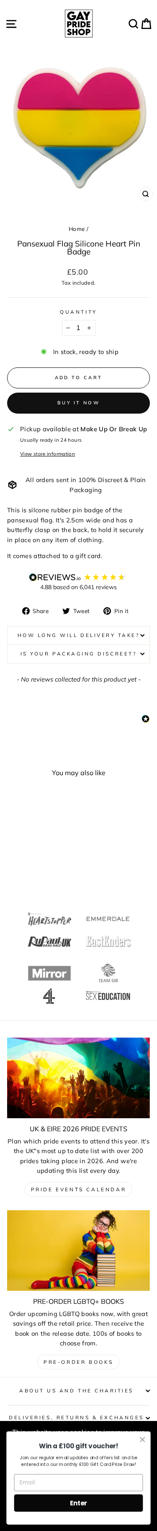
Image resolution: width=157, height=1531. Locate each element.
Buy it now (78, 403)
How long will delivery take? (79, 635)
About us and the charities (76, 1390)
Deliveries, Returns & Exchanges (76, 1417)
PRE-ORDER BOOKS (78, 1362)
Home (77, 228)
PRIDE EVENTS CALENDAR (78, 1189)
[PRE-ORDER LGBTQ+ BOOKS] (78, 1250)
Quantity (78, 312)
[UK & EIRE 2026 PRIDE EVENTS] (78, 1078)
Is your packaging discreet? (78, 653)
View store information (47, 454)
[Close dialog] (142, 1439)
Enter (78, 1502)
